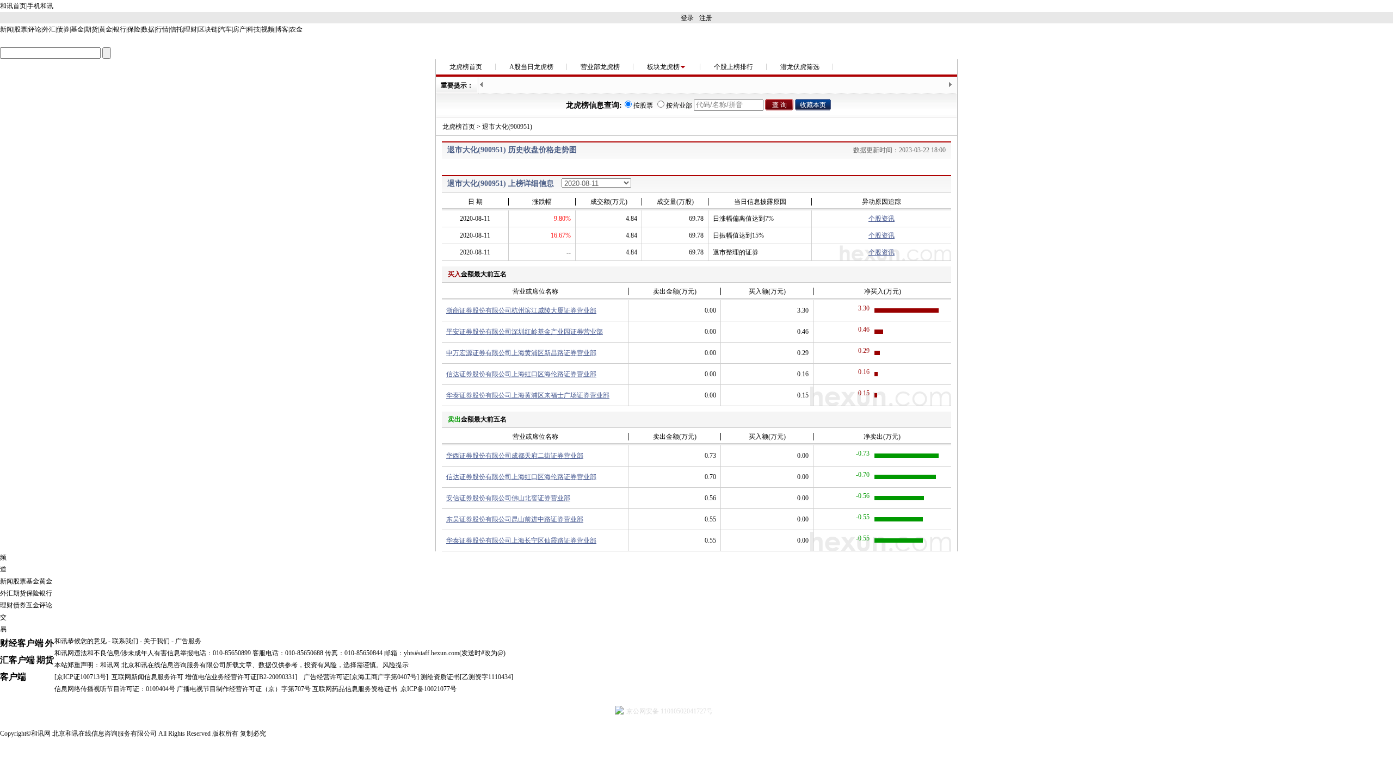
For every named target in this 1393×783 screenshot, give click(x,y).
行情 (162, 29)
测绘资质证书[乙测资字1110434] (467, 677)
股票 (20, 29)
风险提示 (396, 665)
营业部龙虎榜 (600, 67)
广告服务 (188, 641)
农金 (296, 29)
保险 (133, 29)
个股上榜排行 (733, 67)
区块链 (208, 29)
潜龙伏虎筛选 (799, 67)
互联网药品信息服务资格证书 (354, 689)
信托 (176, 29)
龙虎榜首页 (465, 67)
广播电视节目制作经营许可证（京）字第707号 (244, 689)
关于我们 (157, 641)
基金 (77, 29)
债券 (63, 29)
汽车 (225, 29)
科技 (253, 29)
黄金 (105, 29)
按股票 (643, 105)
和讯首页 (13, 6)
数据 (148, 29)
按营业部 (679, 105)
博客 (281, 29)
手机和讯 (40, 6)
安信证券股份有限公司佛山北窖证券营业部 (508, 498)
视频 (267, 29)
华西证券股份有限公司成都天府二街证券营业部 (514, 455)
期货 (91, 29)
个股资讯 (881, 218)
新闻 (6, 29)
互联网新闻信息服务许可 (147, 677)
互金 (32, 605)
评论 (34, 29)
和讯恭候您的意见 (80, 641)
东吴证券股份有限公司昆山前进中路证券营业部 (514, 519)
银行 (119, 29)
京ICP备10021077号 (428, 689)
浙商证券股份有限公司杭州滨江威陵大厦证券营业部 (521, 310)
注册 (705, 18)
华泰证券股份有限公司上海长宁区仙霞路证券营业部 (521, 540)
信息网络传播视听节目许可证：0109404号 (114, 689)
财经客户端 (22, 643)
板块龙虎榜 (663, 67)
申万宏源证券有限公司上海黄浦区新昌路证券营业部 (521, 353)
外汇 (49, 29)
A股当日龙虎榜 (531, 67)
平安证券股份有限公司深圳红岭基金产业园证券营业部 (524, 331)
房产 (239, 29)
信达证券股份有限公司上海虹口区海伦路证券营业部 (521, 374)
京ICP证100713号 (81, 677)
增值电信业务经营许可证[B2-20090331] (241, 677)
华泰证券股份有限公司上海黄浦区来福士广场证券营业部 (527, 395)
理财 (190, 29)
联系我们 (125, 641)
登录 (687, 18)
